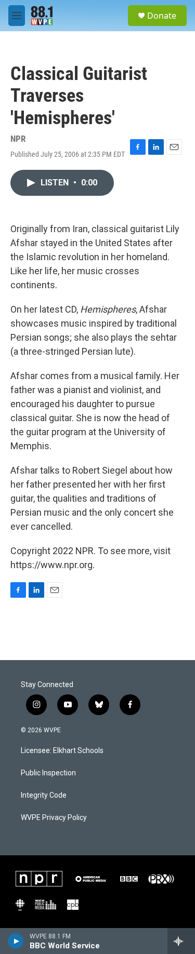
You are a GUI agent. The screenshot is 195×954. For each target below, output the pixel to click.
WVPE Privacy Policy (54, 818)
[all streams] (181, 941)
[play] (15, 941)
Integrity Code (44, 795)
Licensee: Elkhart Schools (62, 751)
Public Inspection (48, 773)
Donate (161, 15)
